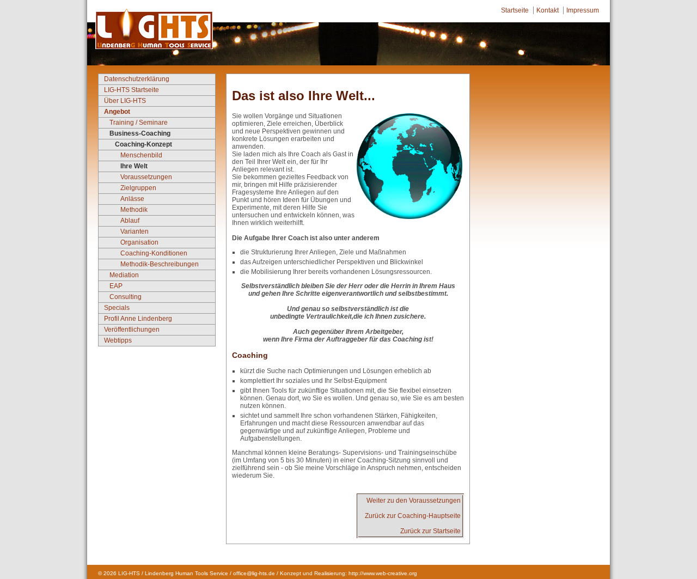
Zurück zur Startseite (430, 531)
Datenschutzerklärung (136, 79)
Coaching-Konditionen (153, 253)
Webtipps (118, 340)
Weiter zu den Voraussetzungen (413, 500)
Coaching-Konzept (143, 144)
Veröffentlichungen (132, 329)
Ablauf (129, 220)
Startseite (515, 10)
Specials (117, 308)
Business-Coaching (139, 133)
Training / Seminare (138, 122)
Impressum (582, 10)
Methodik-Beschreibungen (159, 264)
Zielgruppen (138, 188)
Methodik (134, 210)
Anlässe (132, 199)
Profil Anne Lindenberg (138, 318)
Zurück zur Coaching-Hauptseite (413, 516)
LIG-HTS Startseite (131, 90)
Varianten (134, 231)
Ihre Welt (134, 166)
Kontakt (547, 10)
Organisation (139, 242)
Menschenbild (141, 155)
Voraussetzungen (146, 177)
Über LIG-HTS (125, 101)
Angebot (117, 111)
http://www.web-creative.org (382, 573)
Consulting (125, 297)
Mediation (124, 275)
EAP (116, 286)
